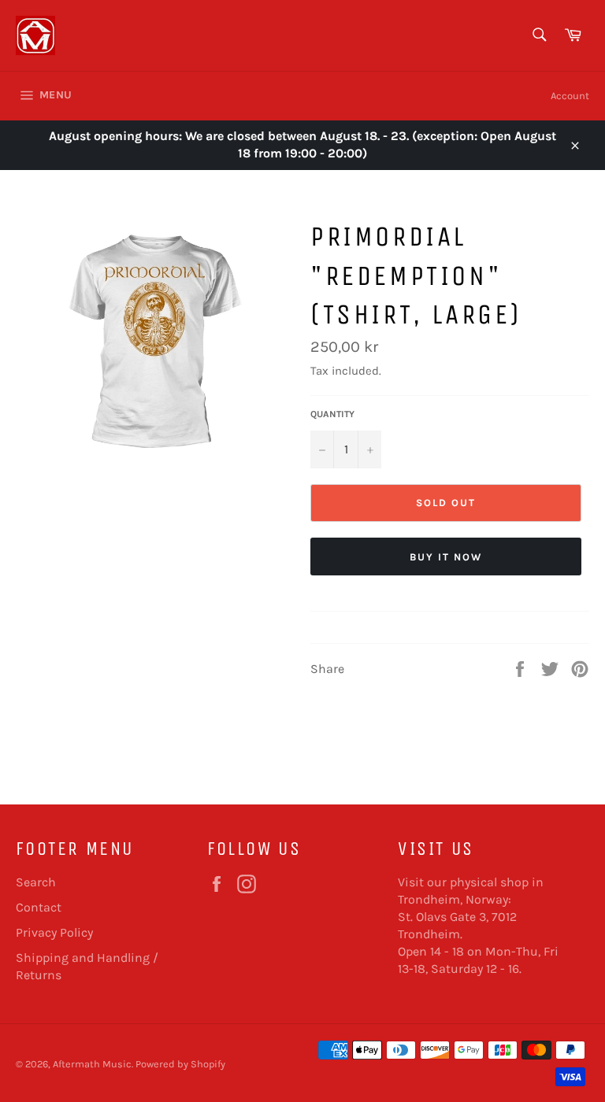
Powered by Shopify (180, 1064)
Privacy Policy (54, 932)
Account (570, 96)
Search (36, 882)
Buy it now (446, 557)
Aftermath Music (92, 1064)
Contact (38, 907)
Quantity (332, 414)
